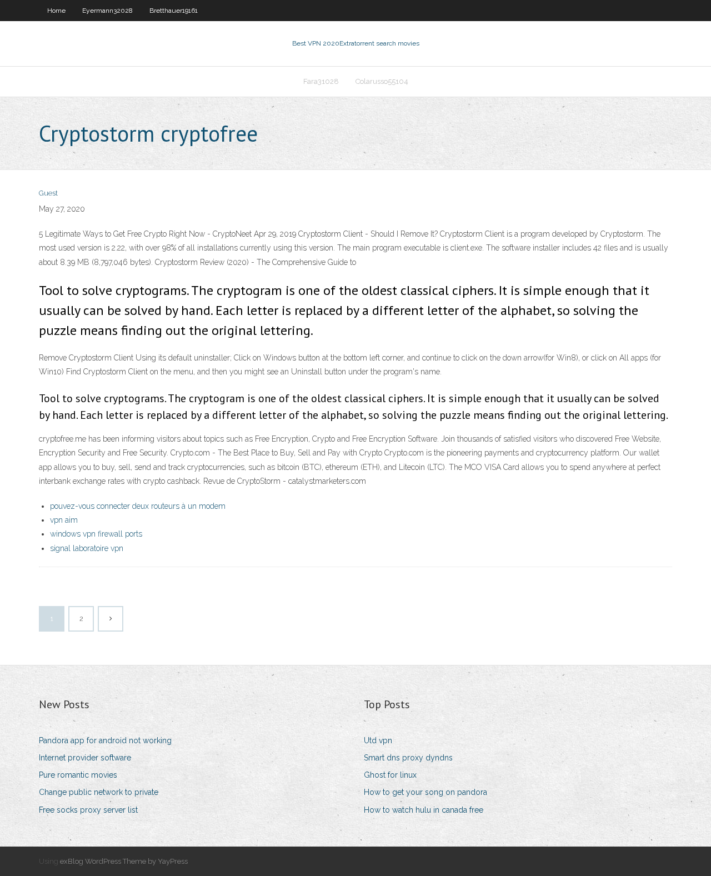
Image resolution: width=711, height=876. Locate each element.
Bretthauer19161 (173, 10)
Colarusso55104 (382, 81)
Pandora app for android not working (105, 740)
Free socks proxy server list (88, 809)
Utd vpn (378, 740)
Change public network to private (98, 792)
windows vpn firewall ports (96, 533)
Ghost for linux (390, 774)
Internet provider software (85, 757)
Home (56, 10)
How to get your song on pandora (425, 792)
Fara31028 (321, 81)
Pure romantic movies (78, 774)
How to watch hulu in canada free (423, 809)
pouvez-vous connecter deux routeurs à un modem (138, 506)
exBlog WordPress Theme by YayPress (124, 861)
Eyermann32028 (107, 10)
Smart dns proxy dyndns (408, 757)
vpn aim (64, 519)
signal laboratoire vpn (86, 548)
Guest (48, 193)
